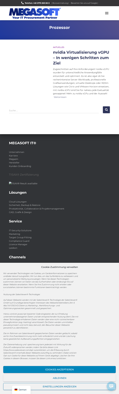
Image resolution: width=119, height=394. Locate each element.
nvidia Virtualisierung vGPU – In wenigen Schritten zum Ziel (81, 57)
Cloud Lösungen (18, 201)
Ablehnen (59, 378)
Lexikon (13, 248)
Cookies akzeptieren (59, 369)
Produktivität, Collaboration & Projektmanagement (36, 208)
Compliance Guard (19, 241)
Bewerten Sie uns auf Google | (84, 3)
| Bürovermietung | (60, 3)
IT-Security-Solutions (20, 230)
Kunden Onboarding (20, 166)
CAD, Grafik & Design (20, 212)
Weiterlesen (60, 97)
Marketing (14, 234)
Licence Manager (18, 244)
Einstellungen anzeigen (59, 386)
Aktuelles (58, 47)
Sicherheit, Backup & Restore (24, 205)
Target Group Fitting (20, 237)
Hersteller (14, 162)
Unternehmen (16, 152)
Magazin (13, 159)
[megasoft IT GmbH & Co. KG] (36, 13)
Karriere (13, 155)
